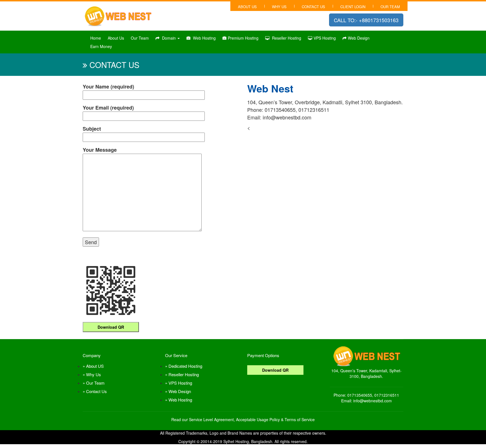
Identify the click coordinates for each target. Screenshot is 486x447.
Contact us (313, 6)
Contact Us (96, 391)
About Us (247, 6)
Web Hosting (204, 38)
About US (95, 366)
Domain (169, 38)
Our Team (390, 6)
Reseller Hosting (286, 38)
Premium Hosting (243, 38)
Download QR (111, 327)
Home (95, 38)
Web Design (359, 38)
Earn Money (101, 46)
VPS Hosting (325, 38)
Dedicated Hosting (185, 366)
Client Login (352, 6)
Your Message (100, 149)
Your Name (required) (108, 86)
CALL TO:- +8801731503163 (366, 20)
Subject (92, 128)
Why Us (279, 6)
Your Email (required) (108, 107)
